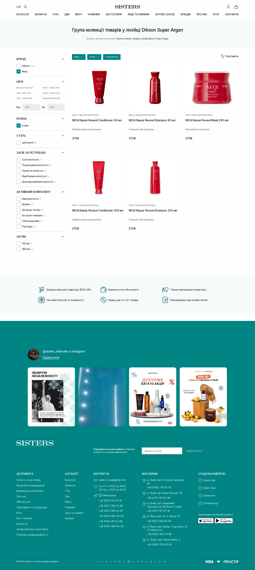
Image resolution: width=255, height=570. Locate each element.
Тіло (67, 490)
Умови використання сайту (32, 529)
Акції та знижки (74, 512)
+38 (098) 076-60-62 (159, 544)
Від (18, 107)
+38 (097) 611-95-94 (158, 497)
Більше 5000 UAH (51, 98)
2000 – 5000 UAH (51, 93)
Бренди (69, 518)
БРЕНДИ (186, 14)
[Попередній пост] (33, 397)
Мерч (68, 501)
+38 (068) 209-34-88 (159, 534)
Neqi (74, 115)
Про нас (21, 496)
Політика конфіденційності (32, 534)
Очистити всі (111, 57)
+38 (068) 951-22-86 (110, 521)
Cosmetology (210, 503)
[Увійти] (228, 7)
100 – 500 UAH (23, 93)
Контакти (21, 523)
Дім (67, 496)
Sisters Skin (209, 487)
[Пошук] (25, 7)
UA (18, 6)
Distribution (209, 495)
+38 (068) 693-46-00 (111, 515)
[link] (236, 7)
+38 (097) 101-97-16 (158, 510)
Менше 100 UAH (24, 87)
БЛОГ (216, 14)
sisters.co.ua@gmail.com (112, 479)
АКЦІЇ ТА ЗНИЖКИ (138, 14)
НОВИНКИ (94, 14)
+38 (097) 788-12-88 (111, 505)
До (43, 107)
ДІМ (66, 14)
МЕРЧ (78, 14)
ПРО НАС (202, 14)
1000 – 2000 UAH (51, 87)
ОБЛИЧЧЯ (41, 14)
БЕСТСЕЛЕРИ (114, 14)
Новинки (70, 507)
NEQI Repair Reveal (89, 115)
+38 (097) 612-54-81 (110, 500)
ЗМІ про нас (23, 501)
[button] (79, 57)
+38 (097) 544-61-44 (159, 521)
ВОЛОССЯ (22, 14)
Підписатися (51, 357)
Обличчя (70, 485)
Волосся (70, 479)
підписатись (194, 451)
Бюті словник (24, 518)
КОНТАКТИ (232, 14)
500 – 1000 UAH (24, 98)
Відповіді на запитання (29, 490)
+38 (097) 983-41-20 (111, 510)
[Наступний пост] (221, 397)
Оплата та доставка (28, 479)
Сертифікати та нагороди (31, 507)
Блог (19, 512)
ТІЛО (55, 14)
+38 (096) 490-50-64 (111, 526)
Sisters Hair (209, 480)
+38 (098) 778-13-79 (159, 487)
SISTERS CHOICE (165, 14)
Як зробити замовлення (30, 485)
